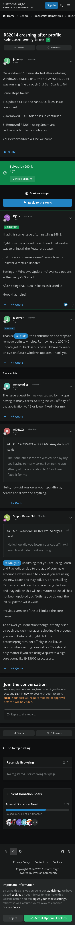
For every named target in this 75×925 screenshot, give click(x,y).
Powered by (37, 873)
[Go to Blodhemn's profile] (24, 822)
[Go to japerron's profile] (7, 61)
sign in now (22, 693)
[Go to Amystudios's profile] (7, 386)
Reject (13, 918)
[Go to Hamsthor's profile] (9, 822)
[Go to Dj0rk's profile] (7, 217)
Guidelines (53, 890)
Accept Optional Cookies (50, 918)
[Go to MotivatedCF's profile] (29, 822)
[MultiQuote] (5, 305)
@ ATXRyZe (12, 563)
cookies (16, 894)
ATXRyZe (19, 429)
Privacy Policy (21, 862)
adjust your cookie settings (49, 899)
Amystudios (20, 384)
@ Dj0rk (21, 336)
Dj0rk (16, 216)
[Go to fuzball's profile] (19, 822)
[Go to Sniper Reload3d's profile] (7, 517)
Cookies (57, 862)
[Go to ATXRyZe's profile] (7, 431)
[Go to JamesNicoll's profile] (14, 822)
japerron (18, 59)
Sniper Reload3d (24, 516)
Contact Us (41, 862)
